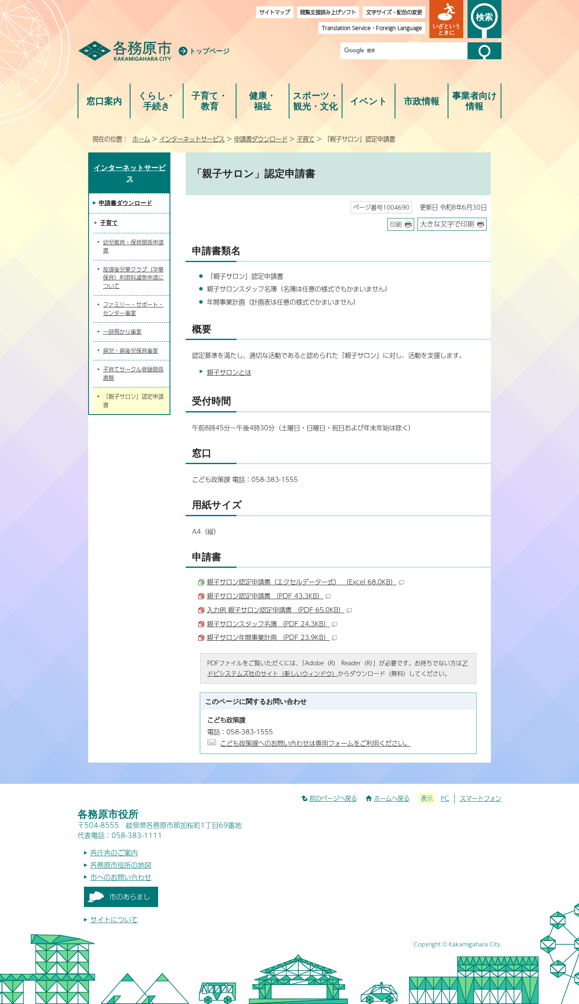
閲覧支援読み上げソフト (328, 12)
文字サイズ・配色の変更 (394, 12)
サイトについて (114, 919)
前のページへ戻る (333, 798)
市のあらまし (129, 896)
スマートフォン (480, 798)
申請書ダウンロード (260, 139)
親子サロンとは (229, 372)
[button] (446, 19)
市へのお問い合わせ (120, 877)
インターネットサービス (192, 139)
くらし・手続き (156, 101)
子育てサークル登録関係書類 (133, 373)
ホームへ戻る (391, 798)
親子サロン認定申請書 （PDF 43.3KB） (265, 595)
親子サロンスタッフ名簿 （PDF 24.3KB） (268, 623)
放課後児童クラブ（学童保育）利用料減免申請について (133, 277)
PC (445, 798)
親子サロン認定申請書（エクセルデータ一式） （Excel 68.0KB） (302, 581)
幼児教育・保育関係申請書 (133, 246)
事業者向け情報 (474, 101)
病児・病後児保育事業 (130, 350)
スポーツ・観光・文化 (316, 101)
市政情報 (422, 101)
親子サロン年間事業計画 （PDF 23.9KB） (268, 637)
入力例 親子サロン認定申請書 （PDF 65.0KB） (276, 609)
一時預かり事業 (122, 331)
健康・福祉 (262, 101)
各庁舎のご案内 (114, 852)
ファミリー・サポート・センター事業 (133, 308)
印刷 (396, 224)
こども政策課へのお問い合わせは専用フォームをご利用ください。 (315, 743)
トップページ (209, 51)
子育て (306, 139)
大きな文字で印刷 (447, 224)
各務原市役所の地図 (120, 865)
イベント (368, 101)
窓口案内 (104, 101)
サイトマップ (274, 12)
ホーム (141, 139)
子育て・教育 (210, 101)
